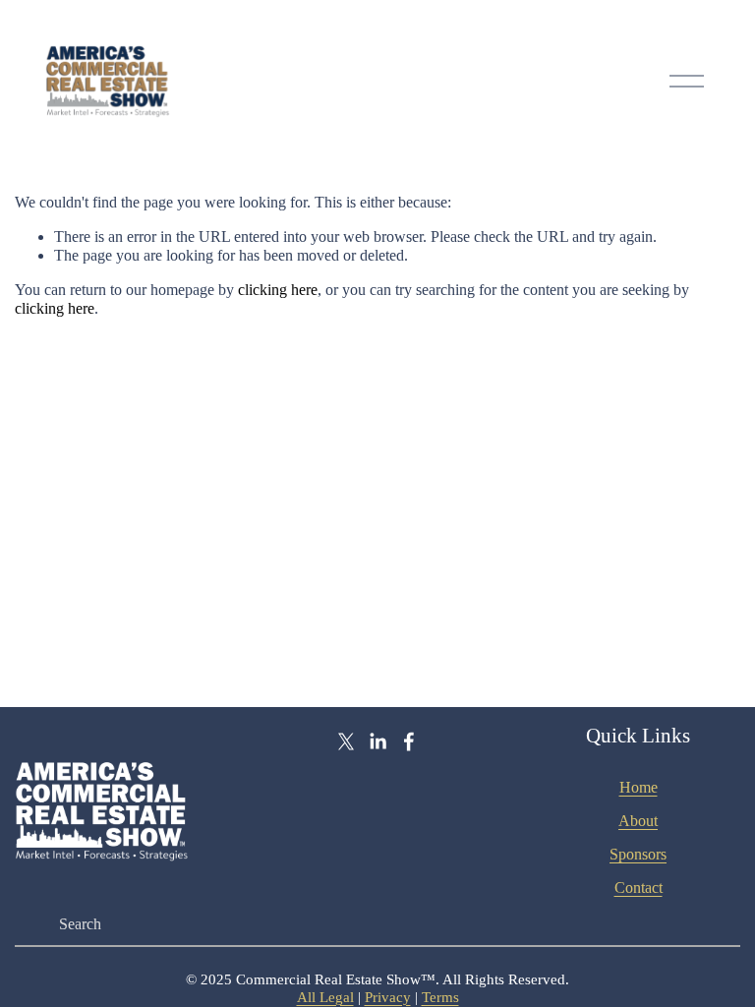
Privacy (388, 997)
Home (638, 787)
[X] (346, 741)
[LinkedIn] (377, 741)
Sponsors (638, 854)
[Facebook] (409, 741)
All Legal (325, 997)
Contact (638, 887)
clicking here (278, 289)
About (638, 820)
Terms (440, 997)
